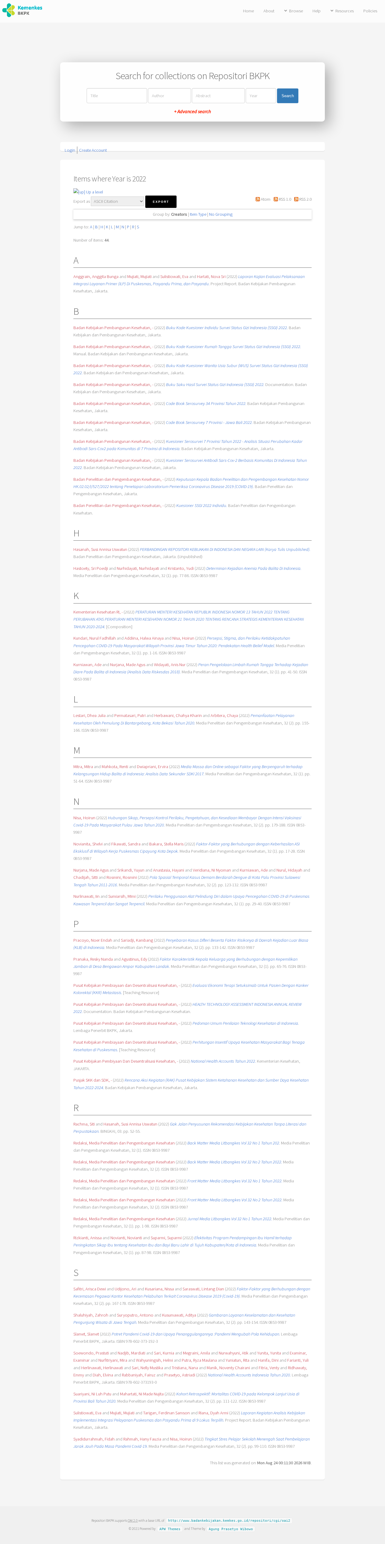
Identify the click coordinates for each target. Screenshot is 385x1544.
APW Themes (169, 1529)
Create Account (93, 150)
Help (317, 11)
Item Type (198, 214)
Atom (265, 199)
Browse (296, 11)
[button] (161, 202)
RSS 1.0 (284, 199)
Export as (81, 201)
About (268, 11)
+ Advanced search (192, 111)
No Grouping (221, 214)
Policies (370, 11)
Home (248, 11)
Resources (344, 11)
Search (288, 96)
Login (70, 150)
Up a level (94, 192)
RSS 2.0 (305, 199)
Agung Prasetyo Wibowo (231, 1529)
